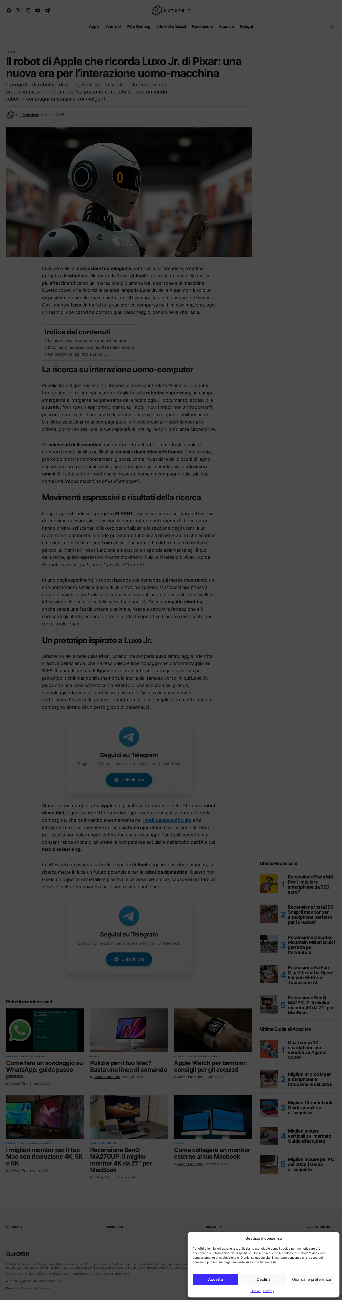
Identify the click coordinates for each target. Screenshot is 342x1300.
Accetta (215, 1279)
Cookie (256, 1291)
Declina (264, 1279)
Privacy (268, 1291)
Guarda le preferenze (311, 1279)
